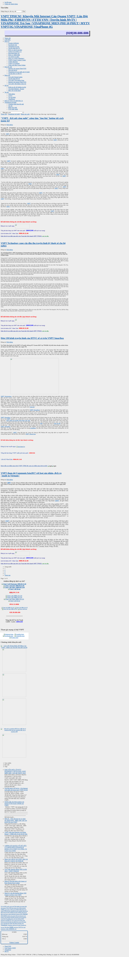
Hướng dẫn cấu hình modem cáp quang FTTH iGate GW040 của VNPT (14, 803)
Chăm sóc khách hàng (11, 4)
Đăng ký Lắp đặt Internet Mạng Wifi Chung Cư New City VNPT (15, 894)
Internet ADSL (19, 914)
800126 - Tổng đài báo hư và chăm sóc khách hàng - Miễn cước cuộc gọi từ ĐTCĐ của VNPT (16, 820)
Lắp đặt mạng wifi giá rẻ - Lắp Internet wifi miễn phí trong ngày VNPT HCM (16, 789)
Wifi (41, 423)
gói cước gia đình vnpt (18, 912)
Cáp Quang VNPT (10, 948)
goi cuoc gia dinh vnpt (19, 911)
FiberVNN (19, 909)
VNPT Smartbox (35, 410)
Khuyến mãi (6, 919)
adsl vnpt (9, 906)
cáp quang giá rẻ (15, 908)
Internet (32, 407)
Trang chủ (4, 114)
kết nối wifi (57, 423)
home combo (8, 914)
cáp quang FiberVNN (6, 908)
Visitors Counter (14, 942)
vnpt (12, 927)
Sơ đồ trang (8, 2)
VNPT (7, 134)
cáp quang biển (23, 906)
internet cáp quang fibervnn (13, 916)
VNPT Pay (20, 927)
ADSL (5, 906)
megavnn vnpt (4, 920)
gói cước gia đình (9, 912)
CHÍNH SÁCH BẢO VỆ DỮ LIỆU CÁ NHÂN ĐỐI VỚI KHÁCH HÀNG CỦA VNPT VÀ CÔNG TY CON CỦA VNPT (16, 848)
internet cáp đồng (11, 917)
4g (3, 906)
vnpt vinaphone (10, 929)
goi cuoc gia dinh (10, 911)
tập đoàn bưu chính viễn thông (11, 923)
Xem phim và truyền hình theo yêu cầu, (18, 420)
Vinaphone (4, 925)
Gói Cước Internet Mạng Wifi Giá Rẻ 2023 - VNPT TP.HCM (16, 870)
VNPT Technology (6, 396)
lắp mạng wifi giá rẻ (13, 919)
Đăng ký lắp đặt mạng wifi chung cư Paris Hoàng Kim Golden (15, 882)
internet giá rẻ (18, 917)
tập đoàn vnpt (21, 923)
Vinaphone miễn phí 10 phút (14, 925)
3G (1, 906)
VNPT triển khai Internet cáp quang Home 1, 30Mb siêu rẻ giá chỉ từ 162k (16, 833)
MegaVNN (21, 919)
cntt (13, 906)
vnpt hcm (16, 927)
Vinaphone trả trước (14, 114)
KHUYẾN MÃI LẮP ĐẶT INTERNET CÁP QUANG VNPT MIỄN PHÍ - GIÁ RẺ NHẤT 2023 (15, 771)
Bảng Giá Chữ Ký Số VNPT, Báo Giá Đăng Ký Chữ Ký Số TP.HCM (16, 860)
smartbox (33, 428)
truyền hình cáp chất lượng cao (13, 922)
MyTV (9, 920)
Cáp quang (17, 906)
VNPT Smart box (31, 434)
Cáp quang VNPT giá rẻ (10, 909)
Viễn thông (9, 125)
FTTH (5, 911)
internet (13, 914)
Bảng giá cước (25, 114)
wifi (15, 929)
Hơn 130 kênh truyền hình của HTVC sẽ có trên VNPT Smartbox (32, 338)
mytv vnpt (14, 920)
